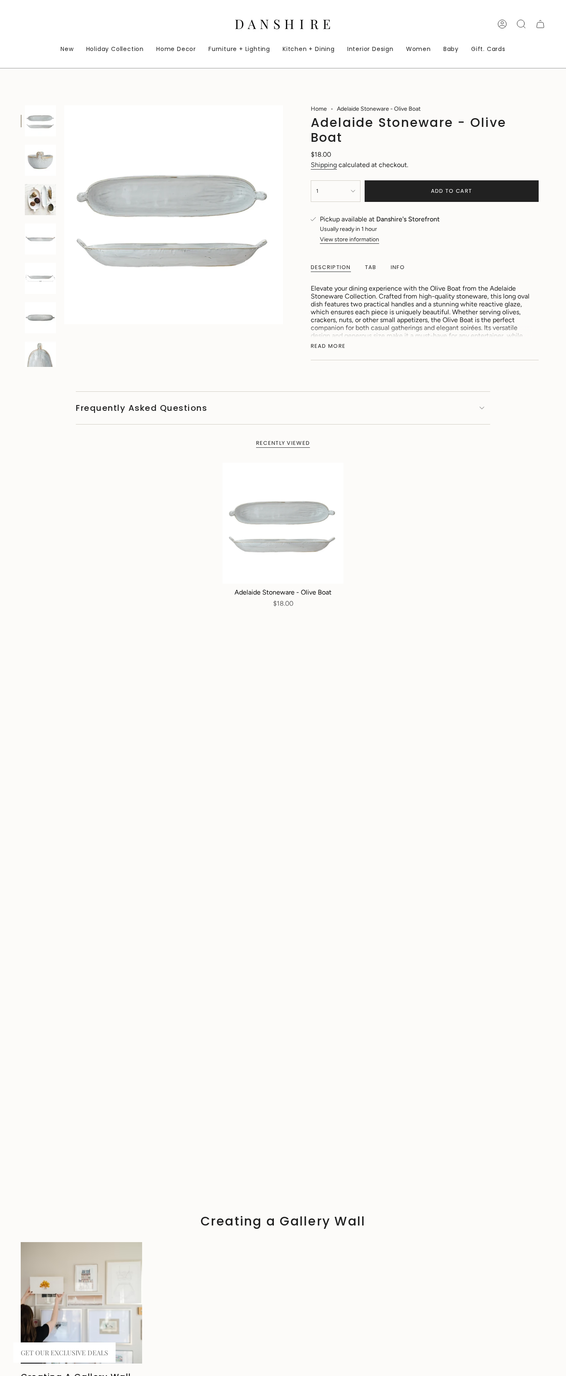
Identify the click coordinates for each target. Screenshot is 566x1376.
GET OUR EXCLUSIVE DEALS (64, 1352)
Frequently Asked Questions (141, 408)
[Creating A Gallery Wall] (81, 1303)
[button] (176, 49)
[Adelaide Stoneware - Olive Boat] (283, 523)
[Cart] (540, 24)
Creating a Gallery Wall (283, 1221)
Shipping (324, 165)
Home (319, 108)
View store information (349, 239)
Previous (64, 214)
